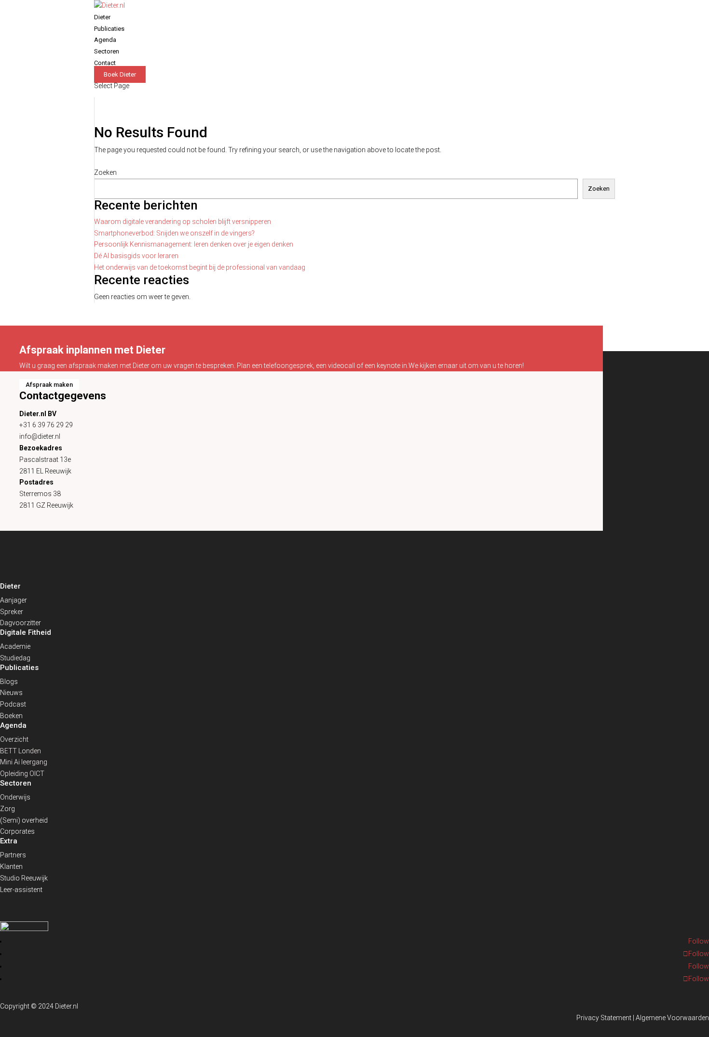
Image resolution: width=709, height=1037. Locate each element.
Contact (105, 62)
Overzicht (14, 739)
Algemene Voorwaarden (672, 1018)
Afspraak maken (49, 384)
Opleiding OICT (22, 773)
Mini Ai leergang (23, 762)
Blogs (9, 681)
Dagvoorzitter (20, 623)
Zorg (7, 809)
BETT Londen (20, 751)
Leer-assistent (21, 889)
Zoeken (105, 172)
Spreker (11, 612)
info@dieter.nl (39, 436)
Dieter (102, 17)
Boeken (11, 716)
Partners (13, 855)
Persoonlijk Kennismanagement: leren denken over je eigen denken (193, 244)
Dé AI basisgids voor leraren (136, 256)
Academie (15, 646)
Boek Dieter (120, 74)
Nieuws (11, 692)
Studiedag (15, 658)
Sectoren (106, 51)
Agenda (105, 39)
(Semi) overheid (24, 820)
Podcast (13, 704)
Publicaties (109, 28)
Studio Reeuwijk (24, 878)
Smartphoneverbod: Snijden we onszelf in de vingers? (174, 233)
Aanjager (13, 600)
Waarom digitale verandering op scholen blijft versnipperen (182, 221)
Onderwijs (15, 797)
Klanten (11, 866)
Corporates (17, 831)
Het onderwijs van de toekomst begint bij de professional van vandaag (199, 267)
